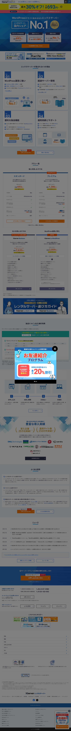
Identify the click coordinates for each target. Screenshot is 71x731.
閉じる (55, 349)
